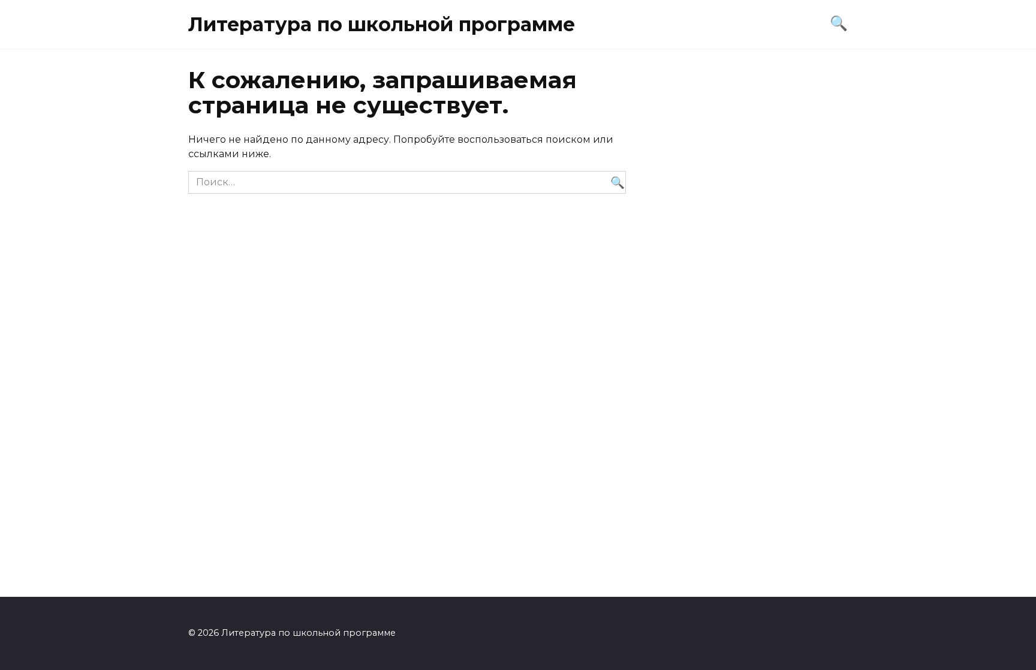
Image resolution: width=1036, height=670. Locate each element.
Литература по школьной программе (381, 24)
